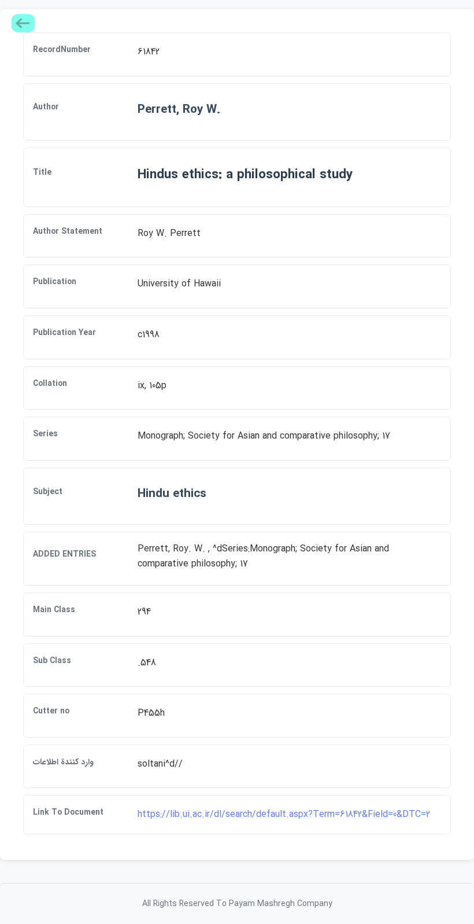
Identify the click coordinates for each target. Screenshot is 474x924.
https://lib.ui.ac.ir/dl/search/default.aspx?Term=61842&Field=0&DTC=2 (284, 814)
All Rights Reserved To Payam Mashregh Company (237, 903)
